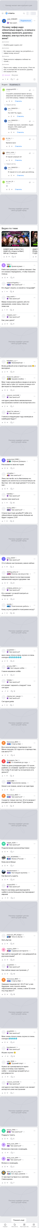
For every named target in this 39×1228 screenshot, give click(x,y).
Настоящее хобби (17, 668)
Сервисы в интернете (19, 951)
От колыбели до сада (19, 762)
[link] (16, 245)
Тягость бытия (16, 937)
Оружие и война (17, 379)
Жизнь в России (17, 859)
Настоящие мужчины (19, 873)
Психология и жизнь (18, 783)
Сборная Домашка (18, 461)
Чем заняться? (14, 23)
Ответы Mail (16, 744)
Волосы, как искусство (20, 574)
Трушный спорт (17, 1063)
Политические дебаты (20, 606)
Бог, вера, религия (18, 1174)
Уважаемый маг (17, 363)
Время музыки (16, 266)
